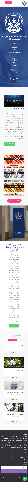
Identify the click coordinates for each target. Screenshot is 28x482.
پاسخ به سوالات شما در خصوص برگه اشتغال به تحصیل (14, 415)
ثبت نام (21, 346)
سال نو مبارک (19, 370)
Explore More (14, 353)
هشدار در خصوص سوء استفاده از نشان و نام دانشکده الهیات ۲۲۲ (14, 393)
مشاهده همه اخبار (12, 340)
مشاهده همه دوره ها (14, 201)
